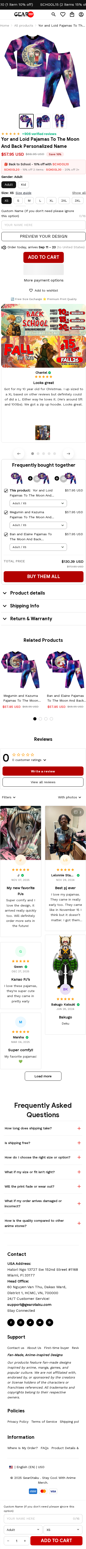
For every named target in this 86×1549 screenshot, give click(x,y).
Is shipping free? (17, 1143)
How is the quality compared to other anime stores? (34, 1223)
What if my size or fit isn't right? (30, 1172)
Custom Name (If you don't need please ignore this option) (37, 213)
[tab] (32, 453)
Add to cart (56, 1540)
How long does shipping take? (28, 1128)
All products (23, 25)
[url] (29, 1305)
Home (4, 25)
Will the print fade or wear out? (29, 1186)
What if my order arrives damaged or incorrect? (33, 1203)
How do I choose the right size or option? (37, 1157)
